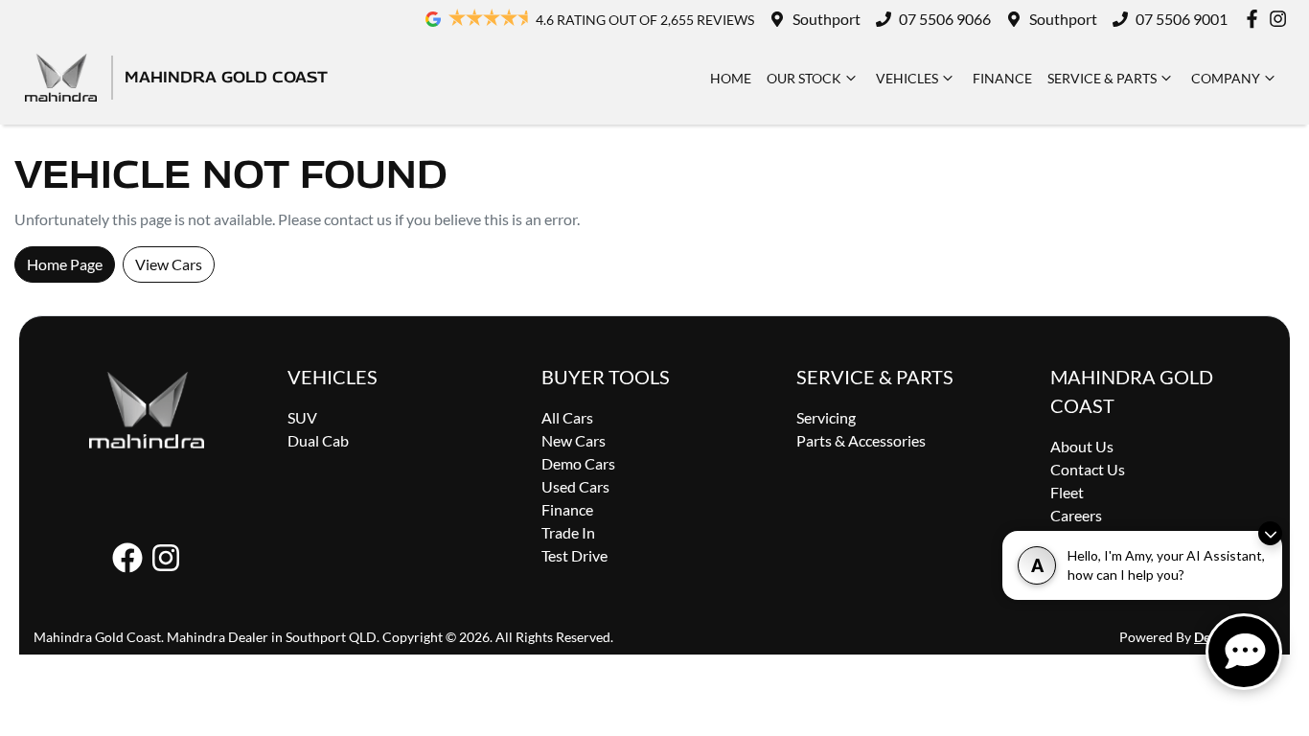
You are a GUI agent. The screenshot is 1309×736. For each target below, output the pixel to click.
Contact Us (1087, 469)
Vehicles (907, 78)
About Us (1082, 446)
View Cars (168, 264)
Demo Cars (578, 463)
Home (730, 78)
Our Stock (804, 78)
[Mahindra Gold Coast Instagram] (1282, 19)
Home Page (65, 264)
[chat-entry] (1244, 651)
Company (1225, 78)
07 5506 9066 (945, 19)
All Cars (567, 417)
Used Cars (575, 486)
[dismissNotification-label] (1270, 533)
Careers (1076, 515)
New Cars (573, 440)
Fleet (1067, 492)
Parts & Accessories (861, 440)
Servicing (826, 417)
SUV (302, 417)
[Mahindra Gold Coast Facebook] (1256, 19)
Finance (1002, 78)
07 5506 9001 (1182, 19)
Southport (826, 19)
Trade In (568, 532)
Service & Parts (1102, 78)
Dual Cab (318, 440)
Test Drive (574, 555)
